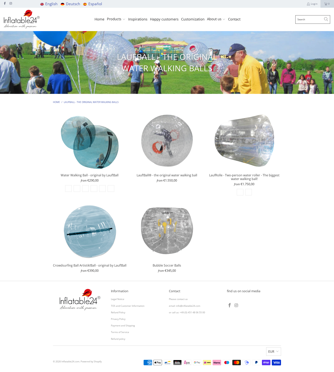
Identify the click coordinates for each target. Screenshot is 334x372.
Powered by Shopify (91, 361)
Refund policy (118, 339)
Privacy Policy (118, 319)
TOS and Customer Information (127, 305)
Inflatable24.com (70, 361)
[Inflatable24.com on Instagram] (10, 3)
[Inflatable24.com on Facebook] (4, 3)
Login (314, 3)
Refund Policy (118, 312)
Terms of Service (120, 332)
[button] (116, 19)
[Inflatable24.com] (22, 19)
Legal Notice (117, 299)
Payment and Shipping (123, 325)
